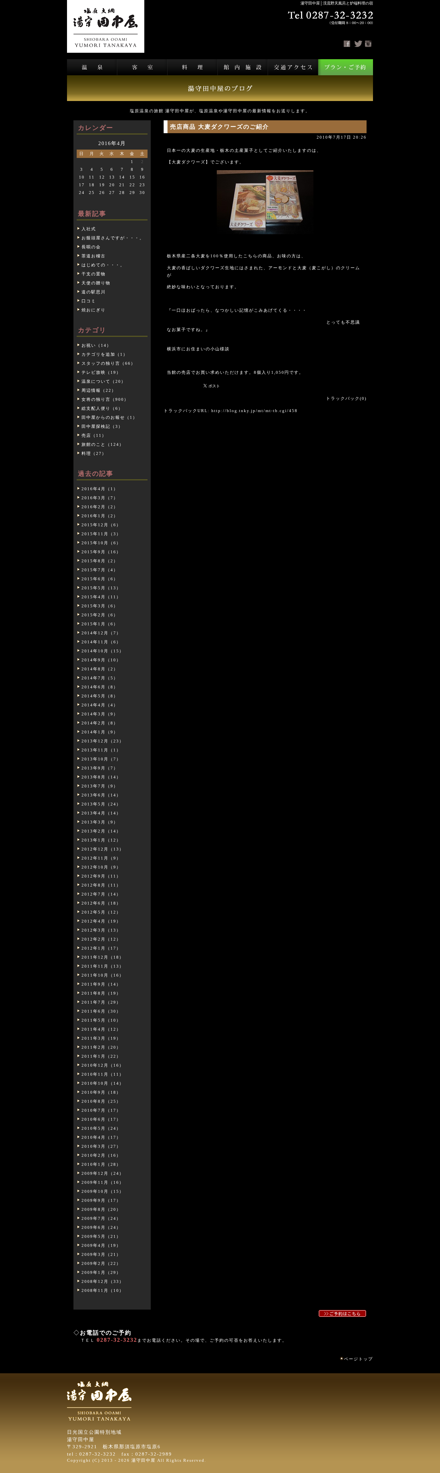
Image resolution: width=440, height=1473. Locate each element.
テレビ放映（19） (101, 372)
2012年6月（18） (101, 903)
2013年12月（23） (102, 741)
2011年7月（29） (101, 1002)
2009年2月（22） (101, 1263)
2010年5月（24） (101, 1128)
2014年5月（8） (99, 696)
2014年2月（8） (99, 723)
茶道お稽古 (93, 255)
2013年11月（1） (101, 750)
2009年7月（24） (101, 1218)
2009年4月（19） (101, 1245)
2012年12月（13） (102, 849)
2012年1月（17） (101, 948)
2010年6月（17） (101, 1119)
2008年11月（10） (102, 1290)
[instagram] (368, 44)
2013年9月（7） (99, 768)
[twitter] (358, 44)
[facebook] (347, 44)
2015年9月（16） (101, 551)
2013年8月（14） (101, 777)
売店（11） (94, 435)
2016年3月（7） (99, 497)
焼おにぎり (93, 310)
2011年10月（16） (102, 975)
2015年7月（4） (99, 569)
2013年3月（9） (99, 822)
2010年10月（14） (102, 1083)
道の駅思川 (93, 292)
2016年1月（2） (99, 515)
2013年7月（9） (99, 786)
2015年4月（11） (101, 596)
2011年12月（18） (102, 957)
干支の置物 (93, 274)
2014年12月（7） (101, 633)
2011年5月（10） (101, 1020)
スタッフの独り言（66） (108, 363)
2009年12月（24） (102, 1173)
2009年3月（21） (101, 1254)
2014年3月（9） (99, 714)
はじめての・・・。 (103, 264)
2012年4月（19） (101, 921)
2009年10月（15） (102, 1191)
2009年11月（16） (102, 1182)
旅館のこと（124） (102, 444)
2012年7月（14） (101, 894)
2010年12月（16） (102, 1065)
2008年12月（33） (102, 1281)
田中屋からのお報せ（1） (109, 417)
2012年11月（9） (101, 858)
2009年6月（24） (101, 1227)
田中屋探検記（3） (102, 426)
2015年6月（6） (99, 578)
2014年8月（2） (99, 669)
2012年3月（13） (101, 930)
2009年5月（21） (101, 1236)
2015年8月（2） (99, 560)
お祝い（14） (96, 345)
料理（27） (94, 453)
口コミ (88, 301)
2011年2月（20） (101, 1047)
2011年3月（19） (101, 1038)
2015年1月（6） (99, 623)
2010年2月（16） (101, 1155)
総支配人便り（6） (102, 408)
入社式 (88, 228)
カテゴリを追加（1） (104, 354)
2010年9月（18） (101, 1092)
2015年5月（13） (101, 587)
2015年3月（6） (99, 605)
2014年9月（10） (101, 660)
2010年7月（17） (101, 1110)
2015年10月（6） (101, 542)
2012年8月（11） (101, 885)
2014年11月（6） (101, 642)
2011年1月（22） (101, 1056)
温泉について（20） (103, 381)
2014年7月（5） (99, 678)
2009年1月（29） (101, 1272)
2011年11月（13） (102, 966)
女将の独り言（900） (105, 399)
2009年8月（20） (101, 1209)
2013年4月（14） (101, 813)
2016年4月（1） (99, 488)
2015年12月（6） (101, 524)
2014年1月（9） (99, 732)
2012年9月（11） (101, 876)
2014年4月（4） (99, 705)
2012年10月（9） (101, 867)
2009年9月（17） (101, 1200)
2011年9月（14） (101, 984)
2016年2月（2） (99, 506)
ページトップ (358, 1359)
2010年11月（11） (102, 1074)
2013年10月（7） (101, 759)
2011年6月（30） (101, 1011)
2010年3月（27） (101, 1146)
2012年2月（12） (101, 939)
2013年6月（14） (101, 795)
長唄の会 (91, 246)
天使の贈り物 (95, 283)
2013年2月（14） (101, 831)
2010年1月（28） (101, 1164)
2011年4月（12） (101, 1029)
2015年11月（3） (101, 533)
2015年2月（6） (99, 614)
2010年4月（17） (101, 1137)
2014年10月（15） (102, 651)
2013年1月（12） (101, 840)
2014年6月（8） (99, 687)
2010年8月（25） (101, 1101)
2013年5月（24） (101, 804)
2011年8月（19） (101, 993)
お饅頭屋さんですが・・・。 (112, 237)
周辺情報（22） (98, 390)
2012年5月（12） (101, 912)
